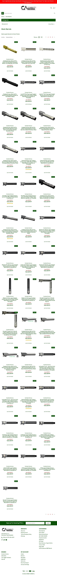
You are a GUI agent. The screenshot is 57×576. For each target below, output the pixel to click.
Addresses (23, 559)
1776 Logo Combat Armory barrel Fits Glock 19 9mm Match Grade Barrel (47, 469)
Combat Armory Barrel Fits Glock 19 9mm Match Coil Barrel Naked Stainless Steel (47, 128)
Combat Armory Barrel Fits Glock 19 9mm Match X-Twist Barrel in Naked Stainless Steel (28, 128)
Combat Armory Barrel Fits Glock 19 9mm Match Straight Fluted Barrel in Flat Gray (28, 62)
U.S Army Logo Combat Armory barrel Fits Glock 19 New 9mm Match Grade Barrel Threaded (10, 436)
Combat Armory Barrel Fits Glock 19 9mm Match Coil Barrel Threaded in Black (10, 95)
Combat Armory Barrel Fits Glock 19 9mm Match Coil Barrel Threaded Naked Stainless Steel (10, 162)
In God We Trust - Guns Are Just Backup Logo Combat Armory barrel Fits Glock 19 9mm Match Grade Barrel (10, 401)
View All (3, 559)
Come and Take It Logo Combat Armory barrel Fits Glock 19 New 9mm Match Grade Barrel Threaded (28, 266)
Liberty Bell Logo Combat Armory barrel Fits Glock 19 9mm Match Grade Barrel (10, 469)
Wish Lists (23, 561)
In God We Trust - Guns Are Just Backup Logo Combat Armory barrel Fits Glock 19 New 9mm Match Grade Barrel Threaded (47, 368)
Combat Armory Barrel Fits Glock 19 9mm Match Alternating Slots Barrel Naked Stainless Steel (28, 231)
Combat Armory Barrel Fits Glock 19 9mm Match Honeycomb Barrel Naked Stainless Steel (47, 332)
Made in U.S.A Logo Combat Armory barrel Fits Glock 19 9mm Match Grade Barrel (28, 299)
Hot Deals (41, 541)
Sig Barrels (41, 539)
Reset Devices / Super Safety (45, 543)
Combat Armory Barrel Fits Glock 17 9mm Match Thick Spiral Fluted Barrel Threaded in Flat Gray (47, 62)
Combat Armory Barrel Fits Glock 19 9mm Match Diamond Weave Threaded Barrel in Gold (10, 62)
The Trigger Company (6, 557)
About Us (23, 530)
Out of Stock (10, 71)
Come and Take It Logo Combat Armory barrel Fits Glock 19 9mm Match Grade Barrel (47, 266)
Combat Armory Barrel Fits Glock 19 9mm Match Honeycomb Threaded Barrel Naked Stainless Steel (10, 368)
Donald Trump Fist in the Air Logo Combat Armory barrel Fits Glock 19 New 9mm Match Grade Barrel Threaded (10, 333)
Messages (23, 557)
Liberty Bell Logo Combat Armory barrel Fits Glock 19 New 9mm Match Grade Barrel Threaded (47, 436)
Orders (22, 554)
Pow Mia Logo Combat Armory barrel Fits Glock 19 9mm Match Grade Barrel (10, 197)
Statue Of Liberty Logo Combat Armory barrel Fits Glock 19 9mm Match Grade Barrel (10, 266)
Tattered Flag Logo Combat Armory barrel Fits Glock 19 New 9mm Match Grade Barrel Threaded (28, 162)
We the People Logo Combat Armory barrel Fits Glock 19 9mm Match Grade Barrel (47, 401)
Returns (23, 555)
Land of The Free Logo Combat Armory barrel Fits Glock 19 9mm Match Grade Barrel (47, 95)
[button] (28, 24)
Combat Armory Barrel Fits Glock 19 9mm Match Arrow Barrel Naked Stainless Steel (28, 367)
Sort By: (3, 37)
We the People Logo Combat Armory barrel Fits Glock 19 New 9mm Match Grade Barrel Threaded (28, 401)
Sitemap (23, 536)
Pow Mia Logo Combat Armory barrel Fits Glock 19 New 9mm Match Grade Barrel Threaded (28, 197)
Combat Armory (5, 554)
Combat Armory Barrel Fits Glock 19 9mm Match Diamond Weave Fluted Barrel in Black (47, 197)
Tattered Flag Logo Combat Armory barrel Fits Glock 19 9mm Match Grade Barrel (47, 162)
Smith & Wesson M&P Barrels (45, 548)
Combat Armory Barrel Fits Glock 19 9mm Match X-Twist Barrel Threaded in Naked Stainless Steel (10, 129)
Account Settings (25, 564)
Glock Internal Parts (43, 534)
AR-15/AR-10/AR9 (43, 536)
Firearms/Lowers (43, 537)
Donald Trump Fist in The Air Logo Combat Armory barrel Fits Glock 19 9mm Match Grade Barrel (47, 300)
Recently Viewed (25, 562)
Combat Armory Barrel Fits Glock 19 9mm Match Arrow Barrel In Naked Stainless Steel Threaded (28, 333)
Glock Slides (41, 532)
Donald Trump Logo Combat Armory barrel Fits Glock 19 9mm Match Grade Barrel (10, 501)
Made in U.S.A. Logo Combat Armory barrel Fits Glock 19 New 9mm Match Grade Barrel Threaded (10, 300)
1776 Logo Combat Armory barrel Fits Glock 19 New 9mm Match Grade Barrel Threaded (28, 469)
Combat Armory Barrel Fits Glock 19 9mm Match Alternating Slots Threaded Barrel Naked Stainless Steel (10, 231)
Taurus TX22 (42, 544)
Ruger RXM (41, 546)
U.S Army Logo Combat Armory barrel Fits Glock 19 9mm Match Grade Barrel (28, 436)
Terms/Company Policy (26, 534)
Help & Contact (24, 532)
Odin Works (3, 555)
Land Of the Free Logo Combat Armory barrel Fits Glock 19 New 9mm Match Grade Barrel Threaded (28, 96)
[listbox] (10, 37)
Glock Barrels (42, 530)
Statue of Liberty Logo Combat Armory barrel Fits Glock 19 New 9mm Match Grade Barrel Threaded (47, 231)
